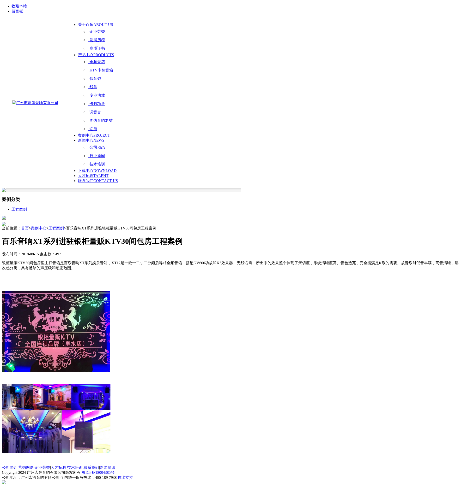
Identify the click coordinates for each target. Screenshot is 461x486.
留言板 (17, 11)
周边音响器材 (100, 120)
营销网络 (26, 467)
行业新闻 (96, 156)
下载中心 (97, 171)
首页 (25, 228)
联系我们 (98, 181)
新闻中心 (91, 140)
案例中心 (94, 135)
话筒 (92, 129)
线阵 (92, 87)
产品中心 (96, 55)
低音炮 (94, 78)
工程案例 (19, 209)
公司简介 (9, 467)
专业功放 (96, 95)
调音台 (94, 112)
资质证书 (96, 48)
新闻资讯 (107, 467)
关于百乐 (95, 25)
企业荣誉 (96, 31)
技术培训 (96, 164)
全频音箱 (96, 62)
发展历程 (96, 40)
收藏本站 (19, 6)
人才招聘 (93, 176)
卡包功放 (96, 104)
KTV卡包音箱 (100, 70)
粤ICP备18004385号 (98, 472)
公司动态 (96, 147)
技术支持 (125, 477)
